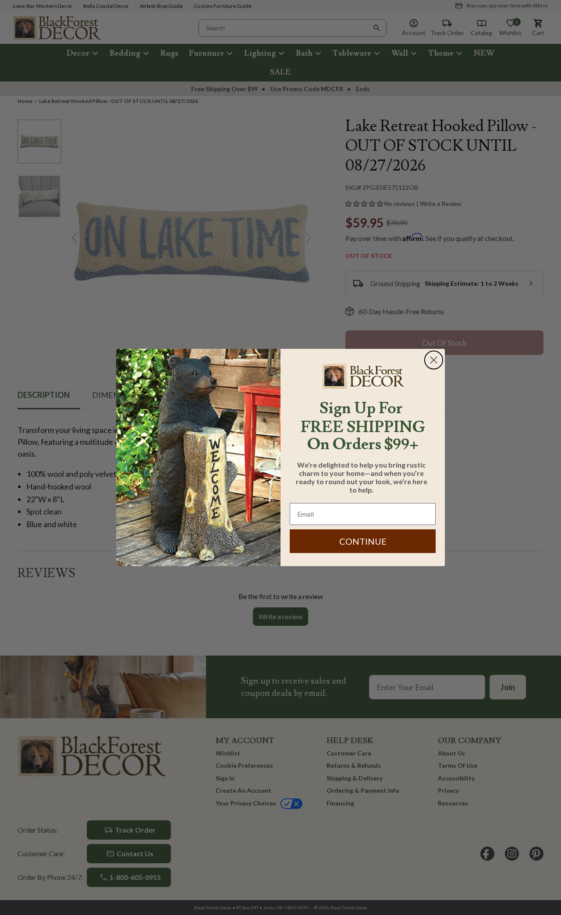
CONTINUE (363, 541)
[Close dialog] (433, 360)
